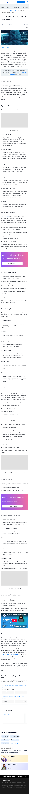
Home (2, 10)
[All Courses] (1, 2)
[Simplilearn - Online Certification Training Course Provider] (7, 2)
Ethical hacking (5, 216)
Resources (7, 10)
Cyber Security (13, 10)
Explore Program (12, 263)
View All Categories (15, 743)
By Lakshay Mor (4, 22)
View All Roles (14, 772)
